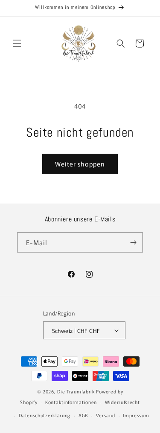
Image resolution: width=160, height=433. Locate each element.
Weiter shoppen (80, 163)
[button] (17, 43)
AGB (83, 415)
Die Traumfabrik (76, 391)
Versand (105, 415)
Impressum (136, 415)
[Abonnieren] (133, 242)
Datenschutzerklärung (44, 415)
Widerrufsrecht (122, 402)
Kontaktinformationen (71, 402)
